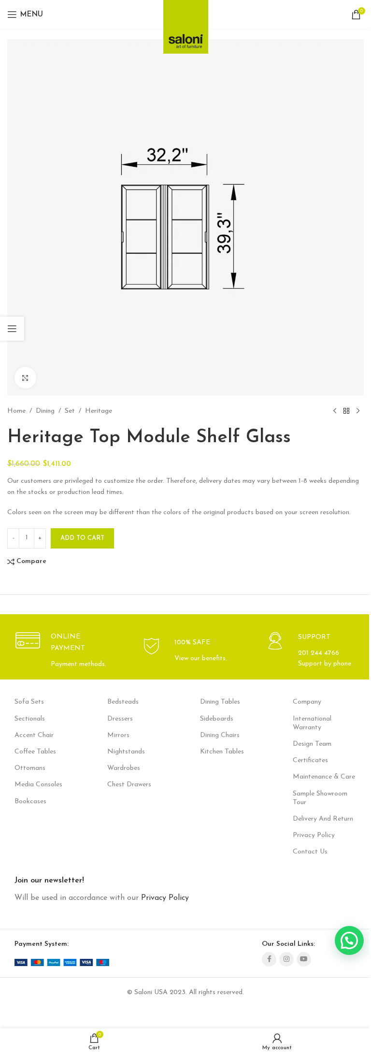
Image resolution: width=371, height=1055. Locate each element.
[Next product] (358, 411)
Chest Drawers (129, 784)
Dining (45, 411)
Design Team (312, 744)
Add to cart (82, 538)
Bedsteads (123, 702)
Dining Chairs (220, 735)
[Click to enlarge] (25, 378)
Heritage (98, 411)
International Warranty (312, 723)
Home (16, 411)
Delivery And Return (323, 819)
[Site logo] (185, 24)
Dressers (120, 719)
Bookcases (30, 801)
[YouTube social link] (304, 959)
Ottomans (29, 768)
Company (307, 702)
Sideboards (216, 719)
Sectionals (29, 719)
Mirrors (118, 735)
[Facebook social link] (269, 959)
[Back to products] (346, 411)
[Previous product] (335, 411)
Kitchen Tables (222, 751)
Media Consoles (38, 784)
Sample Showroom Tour (320, 798)
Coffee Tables (35, 751)
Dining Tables (220, 702)
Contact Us (310, 851)
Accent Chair (34, 735)
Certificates (310, 760)
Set (70, 411)
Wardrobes (123, 768)
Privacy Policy (314, 835)
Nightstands (126, 751)
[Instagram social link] (286, 959)
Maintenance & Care (324, 776)
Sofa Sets (29, 702)
